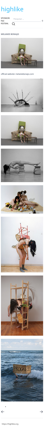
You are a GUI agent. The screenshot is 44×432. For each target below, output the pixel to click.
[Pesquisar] (13, 24)
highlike (12, 9)
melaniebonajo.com (25, 74)
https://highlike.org (10, 424)
